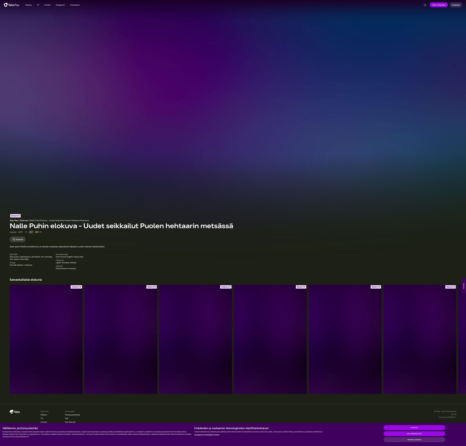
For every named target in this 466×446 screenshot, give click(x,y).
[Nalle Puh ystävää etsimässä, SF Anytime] (120, 339)
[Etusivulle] (11, 5)
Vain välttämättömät (414, 434)
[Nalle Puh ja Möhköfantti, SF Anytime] (46, 339)
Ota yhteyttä (70, 422)
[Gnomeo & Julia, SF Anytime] (345, 339)
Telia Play (14, 220)
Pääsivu (44, 415)
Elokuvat (24, 220)
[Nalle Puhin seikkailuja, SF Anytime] (419, 339)
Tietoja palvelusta (72, 415)
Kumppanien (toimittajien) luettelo (206, 435)
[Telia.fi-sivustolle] (15, 412)
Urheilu (44, 422)
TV (42, 418)
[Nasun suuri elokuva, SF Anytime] (195, 339)
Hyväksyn (414, 428)
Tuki (66, 418)
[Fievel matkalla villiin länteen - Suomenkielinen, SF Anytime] (270, 339)
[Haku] (425, 5)
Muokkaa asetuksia (414, 440)
